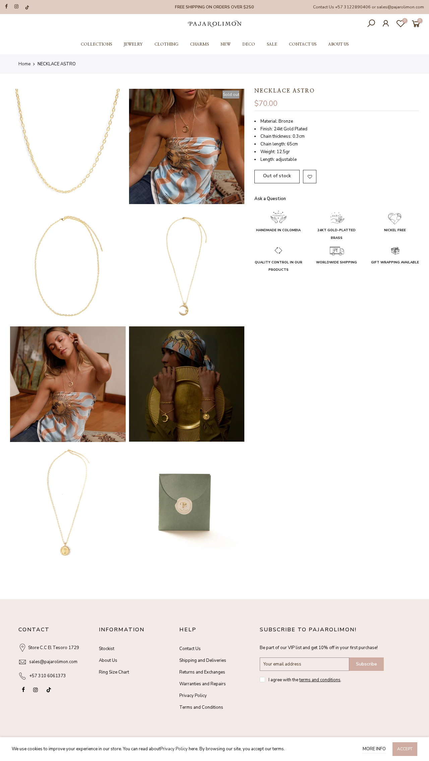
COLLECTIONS (96, 44)
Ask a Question (270, 199)
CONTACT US (302, 44)
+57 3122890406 (353, 7)
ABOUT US (338, 44)
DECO (248, 44)
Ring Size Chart (114, 672)
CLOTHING (166, 44)
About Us (108, 660)
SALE (272, 44)
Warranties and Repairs (202, 684)
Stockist (106, 649)
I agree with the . (305, 680)
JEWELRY (133, 44)
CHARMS (199, 44)
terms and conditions (320, 680)
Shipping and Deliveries (202, 660)
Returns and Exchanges (202, 672)
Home (24, 64)
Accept (405, 749)
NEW (226, 44)
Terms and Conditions (201, 707)
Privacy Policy (193, 696)
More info (374, 749)
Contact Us (190, 649)
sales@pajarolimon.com (400, 7)
